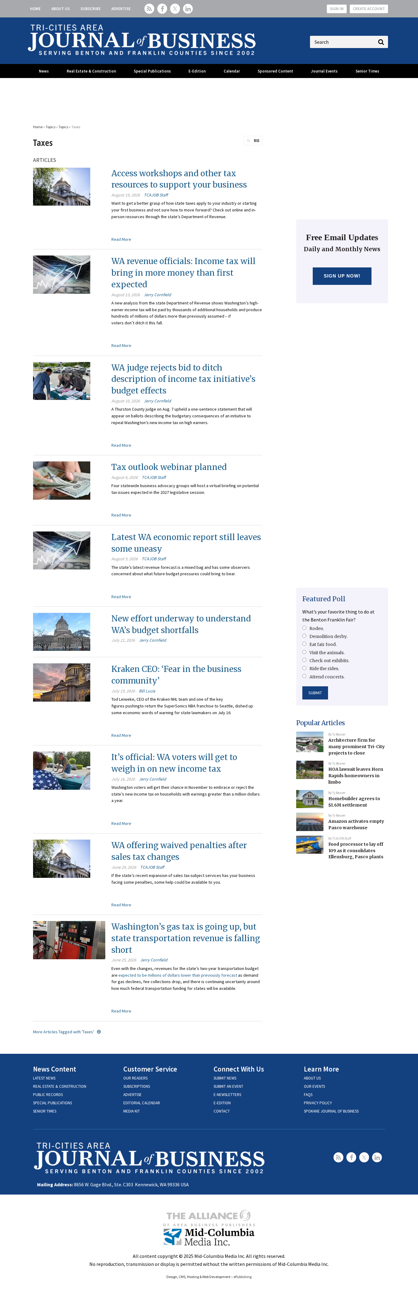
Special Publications (152, 71)
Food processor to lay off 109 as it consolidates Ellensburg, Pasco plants (355, 850)
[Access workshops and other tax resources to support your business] (61, 186)
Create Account (369, 8)
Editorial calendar (141, 1103)
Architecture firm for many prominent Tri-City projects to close (356, 746)
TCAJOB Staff (156, 195)
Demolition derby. (328, 636)
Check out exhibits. (329, 660)
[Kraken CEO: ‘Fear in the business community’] (61, 682)
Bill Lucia (147, 691)
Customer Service (150, 1069)
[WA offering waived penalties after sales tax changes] (61, 858)
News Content (54, 1069)
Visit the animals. (327, 652)
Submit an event (228, 1086)
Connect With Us (239, 1069)
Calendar (232, 71)
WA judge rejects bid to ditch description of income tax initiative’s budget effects (183, 379)
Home (35, 8)
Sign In (337, 8)
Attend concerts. (327, 677)
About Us (60, 8)
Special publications (52, 1103)
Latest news (44, 1078)
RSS (256, 140)
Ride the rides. (324, 668)
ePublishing (242, 1276)
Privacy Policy (318, 1103)
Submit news (225, 1078)
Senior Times (367, 71)
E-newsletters (227, 1094)
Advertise (121, 8)
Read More (121, 239)
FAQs (308, 1094)
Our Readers (135, 1078)
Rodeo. (316, 628)
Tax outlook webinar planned (169, 467)
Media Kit (131, 1111)
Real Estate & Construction (91, 71)
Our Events (314, 1086)
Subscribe (90, 8)
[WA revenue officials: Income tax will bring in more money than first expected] (61, 274)
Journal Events (324, 71)
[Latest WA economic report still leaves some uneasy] (61, 550)
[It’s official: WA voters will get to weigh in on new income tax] (61, 770)
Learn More (321, 1069)
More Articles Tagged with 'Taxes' (63, 1032)
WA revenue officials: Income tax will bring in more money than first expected (183, 272)
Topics (50, 127)
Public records (48, 1094)
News (44, 71)
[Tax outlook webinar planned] (61, 480)
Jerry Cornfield (157, 294)
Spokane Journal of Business (331, 1111)
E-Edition (197, 71)
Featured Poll (323, 599)
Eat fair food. (323, 644)
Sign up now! (342, 275)
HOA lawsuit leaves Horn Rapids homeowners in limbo (355, 775)
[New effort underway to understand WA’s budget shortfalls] (61, 631)
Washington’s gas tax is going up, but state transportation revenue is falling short (185, 938)
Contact (222, 1111)
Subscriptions (136, 1086)
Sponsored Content (275, 71)
